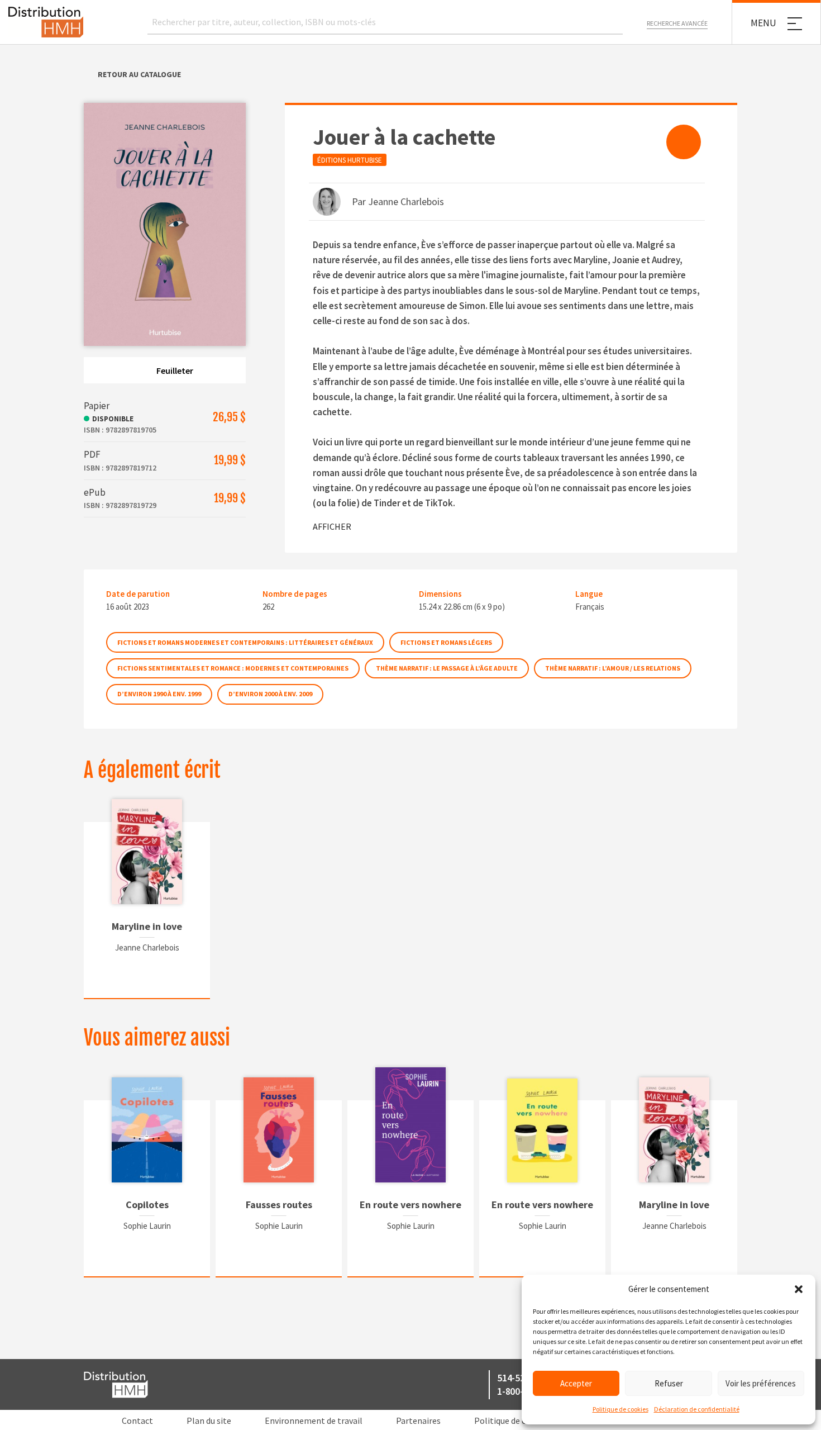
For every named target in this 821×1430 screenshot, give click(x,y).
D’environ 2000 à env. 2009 (270, 694)
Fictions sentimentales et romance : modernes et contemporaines (233, 668)
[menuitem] (683, 142)
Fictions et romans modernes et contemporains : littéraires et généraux (245, 642)
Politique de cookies (620, 1409)
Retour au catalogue (139, 74)
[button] (798, 1289)
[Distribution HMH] (45, 22)
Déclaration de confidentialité (696, 1409)
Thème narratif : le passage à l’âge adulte (447, 668)
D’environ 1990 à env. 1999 (159, 694)
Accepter (576, 1383)
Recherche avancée (677, 23)
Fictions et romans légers (446, 642)
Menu (763, 23)
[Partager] (683, 142)
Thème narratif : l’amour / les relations (612, 668)
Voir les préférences (760, 1383)
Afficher (332, 526)
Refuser (669, 1383)
